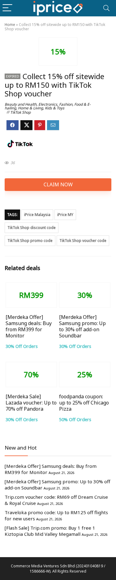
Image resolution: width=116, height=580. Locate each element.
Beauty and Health (21, 104)
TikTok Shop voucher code (82, 240)
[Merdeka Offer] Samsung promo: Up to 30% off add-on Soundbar (82, 326)
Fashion (65, 104)
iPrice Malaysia (37, 214)
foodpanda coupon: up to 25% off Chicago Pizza (84, 402)
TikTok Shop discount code (31, 227)
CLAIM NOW (58, 184)
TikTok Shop (20, 112)
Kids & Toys (54, 108)
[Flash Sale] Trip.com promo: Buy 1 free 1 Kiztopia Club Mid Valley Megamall (50, 531)
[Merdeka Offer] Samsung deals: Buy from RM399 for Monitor (29, 326)
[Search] (106, 8)
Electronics (47, 104)
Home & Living (30, 108)
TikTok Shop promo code (30, 240)
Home (10, 24)
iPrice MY (65, 214)
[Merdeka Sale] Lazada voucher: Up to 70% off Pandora (31, 402)
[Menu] (7, 8)
